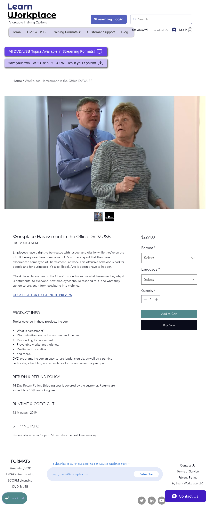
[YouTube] (162, 501)
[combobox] (169, 258)
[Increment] (157, 299)
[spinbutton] (150, 299)
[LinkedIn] (152, 501)
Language (150, 269)
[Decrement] (144, 299)
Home (17, 81)
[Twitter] (142, 501)
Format (148, 247)
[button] (66, 32)
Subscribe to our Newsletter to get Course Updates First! (90, 463)
